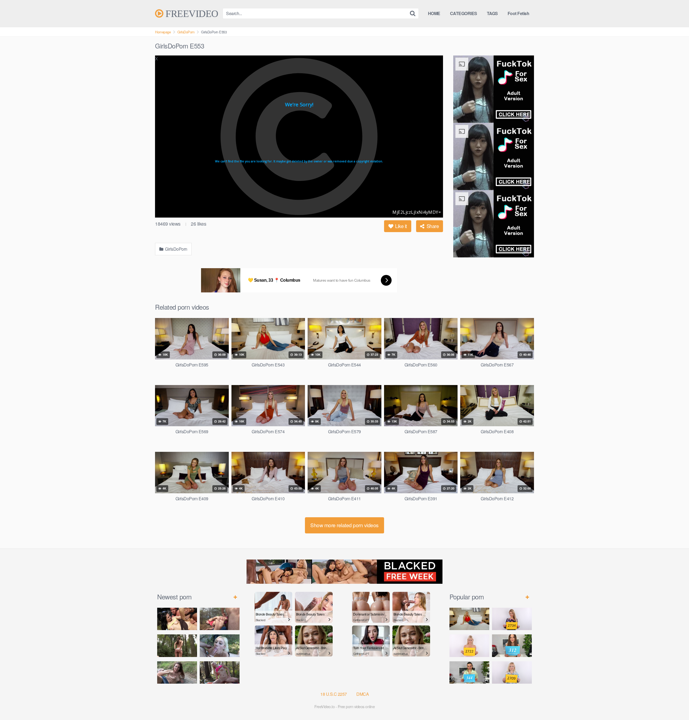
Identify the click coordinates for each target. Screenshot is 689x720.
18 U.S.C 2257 (333, 694)
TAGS (492, 13)
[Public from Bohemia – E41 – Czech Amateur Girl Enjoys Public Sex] (177, 672)
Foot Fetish (518, 13)
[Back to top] (674, 702)
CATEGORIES (463, 13)
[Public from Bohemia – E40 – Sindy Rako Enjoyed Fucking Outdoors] (220, 672)
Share (432, 225)
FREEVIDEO (190, 13)
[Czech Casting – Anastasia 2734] (512, 619)
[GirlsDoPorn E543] (469, 619)
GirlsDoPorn (186, 31)
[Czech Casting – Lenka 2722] (469, 645)
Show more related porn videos (344, 525)
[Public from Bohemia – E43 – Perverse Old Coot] (177, 645)
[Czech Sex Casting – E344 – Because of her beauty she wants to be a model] (469, 672)
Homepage (163, 31)
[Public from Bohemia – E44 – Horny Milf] (220, 619)
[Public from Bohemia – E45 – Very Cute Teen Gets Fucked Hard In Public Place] (177, 619)
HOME (434, 13)
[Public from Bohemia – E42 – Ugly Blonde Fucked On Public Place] (220, 645)
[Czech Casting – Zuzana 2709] (512, 672)
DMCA (362, 694)
